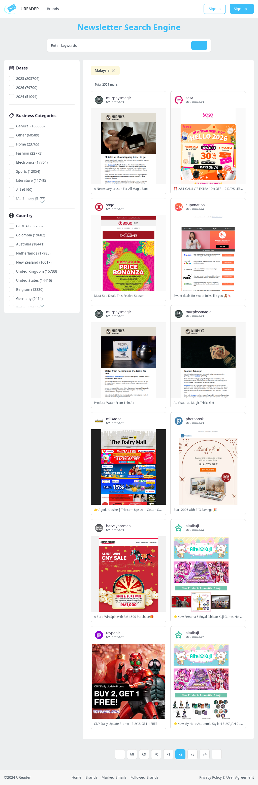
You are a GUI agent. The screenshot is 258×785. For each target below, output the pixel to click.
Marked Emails (114, 777)
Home (76, 777)
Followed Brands (144, 777)
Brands (53, 8)
